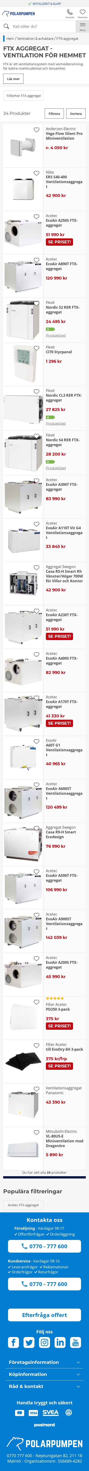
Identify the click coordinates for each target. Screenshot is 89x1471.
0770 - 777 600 (48, 1246)
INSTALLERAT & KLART (47, 4)
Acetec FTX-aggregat (23, 1205)
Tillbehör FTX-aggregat (23, 95)
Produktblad (56, 335)
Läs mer (13, 79)
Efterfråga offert (44, 1315)
